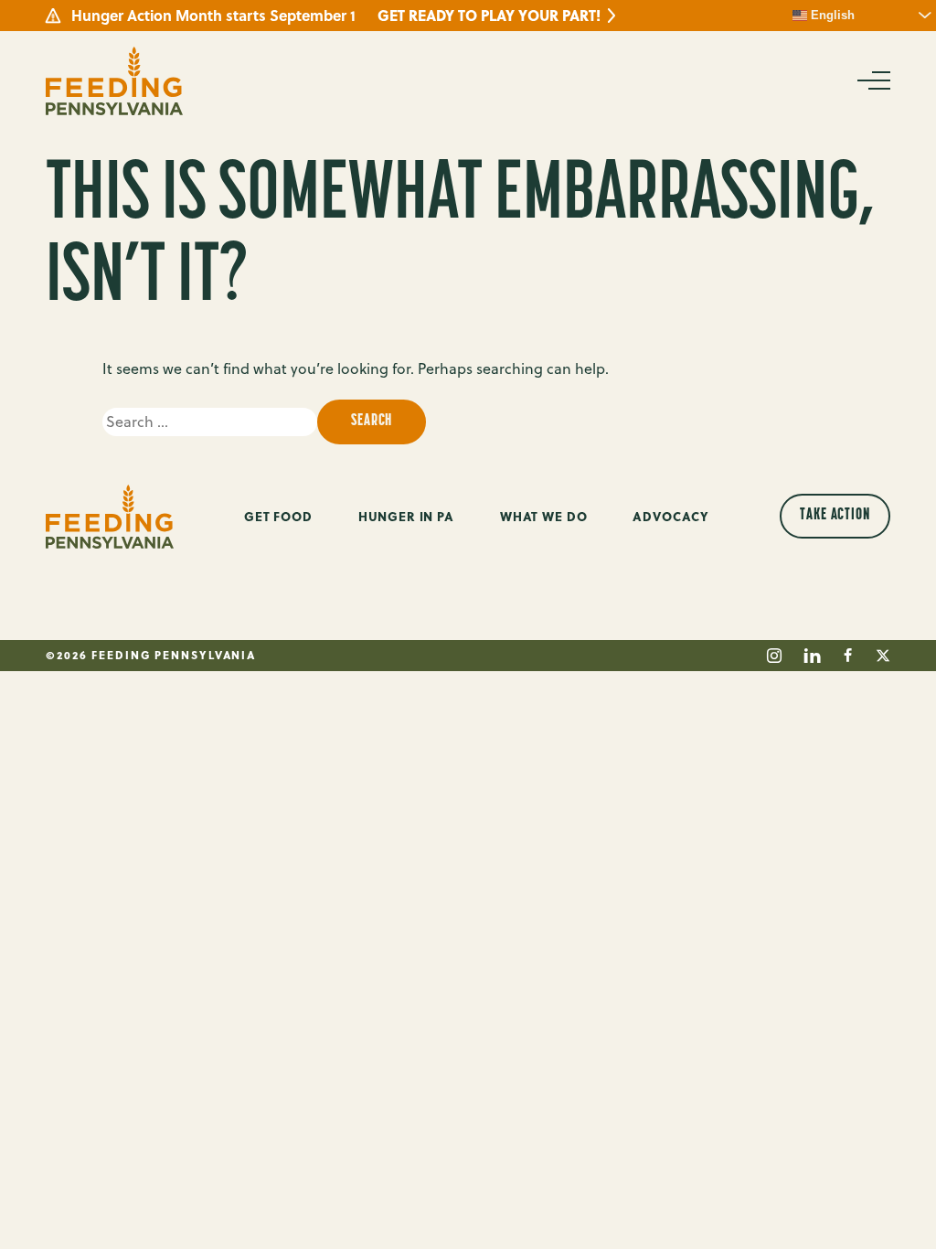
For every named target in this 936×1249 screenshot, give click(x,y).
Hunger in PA (406, 516)
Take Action (835, 515)
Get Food (278, 516)
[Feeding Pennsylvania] (114, 81)
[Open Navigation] (872, 80)
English (831, 15)
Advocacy (671, 516)
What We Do (544, 516)
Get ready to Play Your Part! (489, 15)
